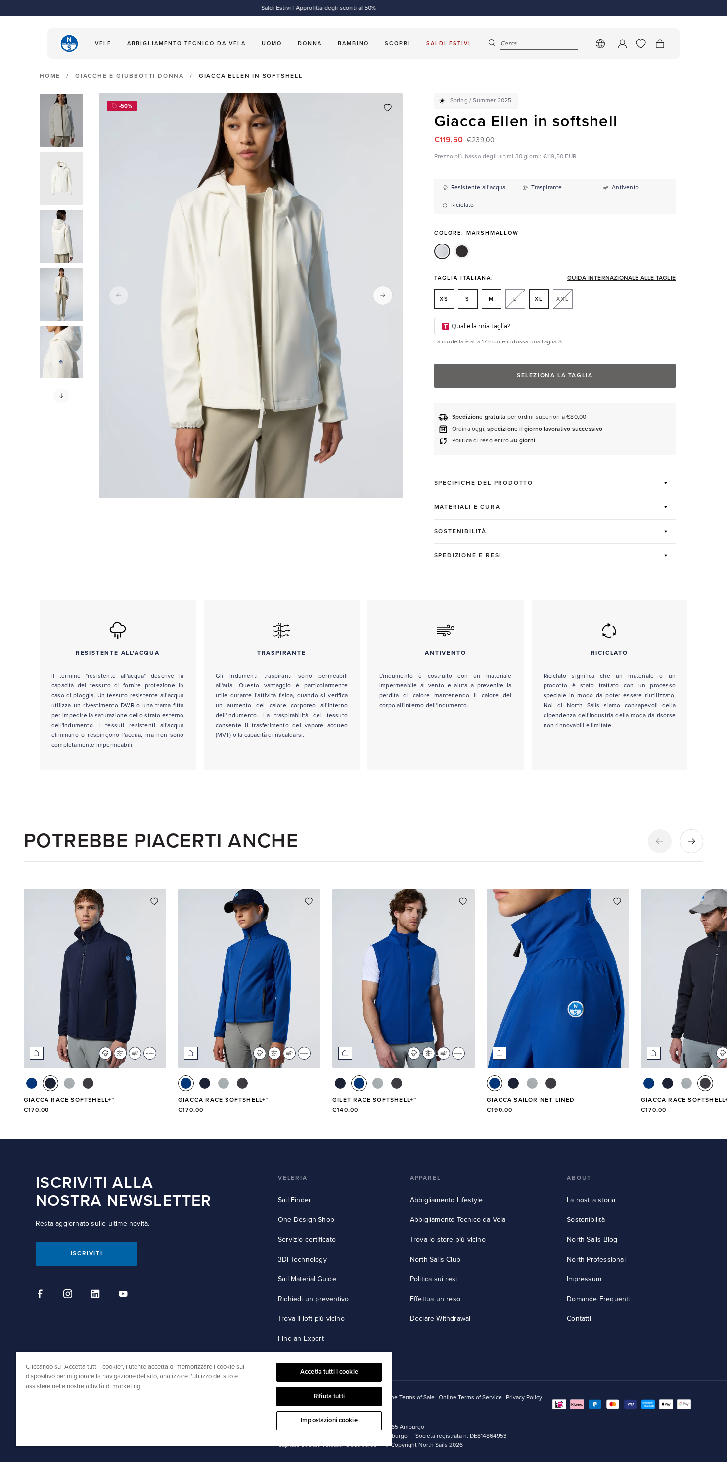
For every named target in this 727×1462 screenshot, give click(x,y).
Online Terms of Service (470, 1397)
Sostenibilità (586, 1220)
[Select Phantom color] (88, 1083)
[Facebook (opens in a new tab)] (41, 1295)
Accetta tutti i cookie (329, 1372)
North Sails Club (435, 1259)
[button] (61, 396)
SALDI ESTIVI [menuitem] (448, 43)
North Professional (596, 1259)
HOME (50, 76)
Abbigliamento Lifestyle (446, 1200)
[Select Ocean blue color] (32, 1083)
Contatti (579, 1319)
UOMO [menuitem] (272, 43)
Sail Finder (294, 1200)
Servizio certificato (307, 1239)
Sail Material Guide (307, 1279)
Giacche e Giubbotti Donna (129, 76)
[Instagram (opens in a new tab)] (69, 1295)
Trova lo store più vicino (448, 1239)
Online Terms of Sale (407, 1397)
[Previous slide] (119, 295)
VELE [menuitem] (103, 43)
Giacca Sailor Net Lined (531, 1100)
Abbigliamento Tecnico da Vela (458, 1220)
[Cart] (660, 43)
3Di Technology (302, 1259)
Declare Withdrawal (440, 1319)
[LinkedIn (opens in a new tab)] (97, 1295)
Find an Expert (301, 1338)
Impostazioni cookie (329, 1420)
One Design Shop (306, 1220)
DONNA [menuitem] (310, 43)
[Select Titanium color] (69, 1083)
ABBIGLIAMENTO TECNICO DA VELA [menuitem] (186, 43)
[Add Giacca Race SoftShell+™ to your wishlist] (154, 901)
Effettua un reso (435, 1299)
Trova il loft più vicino (311, 1319)
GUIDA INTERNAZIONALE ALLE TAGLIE (621, 278)
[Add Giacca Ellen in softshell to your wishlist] (388, 108)
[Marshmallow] (442, 251)
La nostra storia (591, 1200)
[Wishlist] (641, 43)
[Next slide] (383, 295)
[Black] (462, 251)
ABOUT (579, 1178)
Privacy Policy (524, 1397)
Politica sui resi (433, 1279)
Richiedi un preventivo (313, 1299)
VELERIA (293, 1178)
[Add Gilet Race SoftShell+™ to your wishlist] (463, 901)
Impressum (584, 1279)
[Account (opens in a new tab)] (622, 43)
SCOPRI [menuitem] (397, 43)
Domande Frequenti (598, 1299)
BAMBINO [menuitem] (353, 43)
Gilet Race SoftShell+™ (374, 1100)
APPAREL (425, 1178)
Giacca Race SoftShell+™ (69, 1100)
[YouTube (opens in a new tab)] (125, 1295)
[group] (61, 120)
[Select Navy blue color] (50, 1083)
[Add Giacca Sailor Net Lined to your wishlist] (617, 901)
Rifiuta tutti (329, 1396)
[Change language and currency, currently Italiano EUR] (600, 43)
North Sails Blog (592, 1239)
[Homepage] (69, 43)
